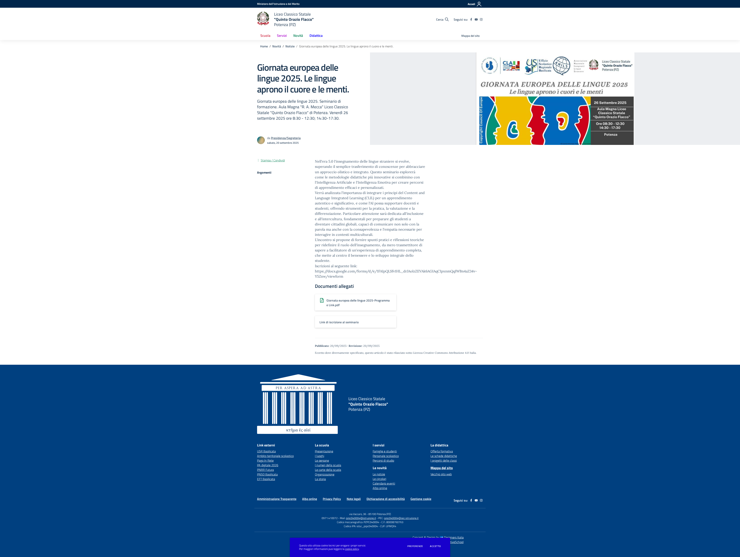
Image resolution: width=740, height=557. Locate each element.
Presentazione (324, 451)
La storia (320, 479)
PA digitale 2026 (267, 465)
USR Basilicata (266, 451)
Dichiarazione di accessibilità (386, 499)
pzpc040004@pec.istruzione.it (401, 518)
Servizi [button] (282, 35)
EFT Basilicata (266, 479)
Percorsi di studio (383, 460)
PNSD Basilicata (267, 474)
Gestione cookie (420, 499)
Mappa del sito (470, 36)
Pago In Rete (265, 460)
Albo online (380, 488)
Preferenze (415, 546)
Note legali (354, 499)
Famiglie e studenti (385, 451)
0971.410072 (330, 518)
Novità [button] (298, 35)
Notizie (290, 46)
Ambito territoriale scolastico (275, 456)
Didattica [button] (316, 35)
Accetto (435, 546)
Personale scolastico (386, 456)
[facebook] (471, 19)
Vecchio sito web (441, 474)
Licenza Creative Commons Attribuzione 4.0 (441, 353)
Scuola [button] (265, 35)
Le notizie (379, 474)
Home (264, 46)
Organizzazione (324, 474)
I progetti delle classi (444, 460)
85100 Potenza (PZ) (379, 514)
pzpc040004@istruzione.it (361, 518)
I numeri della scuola (328, 465)
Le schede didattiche (444, 456)
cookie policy (352, 549)
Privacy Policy (332, 499)
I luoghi (319, 456)
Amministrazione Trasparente (276, 499)
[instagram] (481, 19)
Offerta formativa (442, 451)
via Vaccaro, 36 (357, 514)
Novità (276, 46)
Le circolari (379, 478)
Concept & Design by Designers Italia (438, 537)
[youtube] (476, 19)
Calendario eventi (384, 483)
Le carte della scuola (328, 469)
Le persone (322, 460)
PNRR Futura (265, 469)
